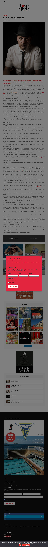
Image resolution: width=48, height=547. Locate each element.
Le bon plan (11, 282)
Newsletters (11, 278)
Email (30, 273)
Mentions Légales (25, 545)
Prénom (10, 273)
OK (20, 545)
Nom (20, 273)
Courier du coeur (12, 280)
